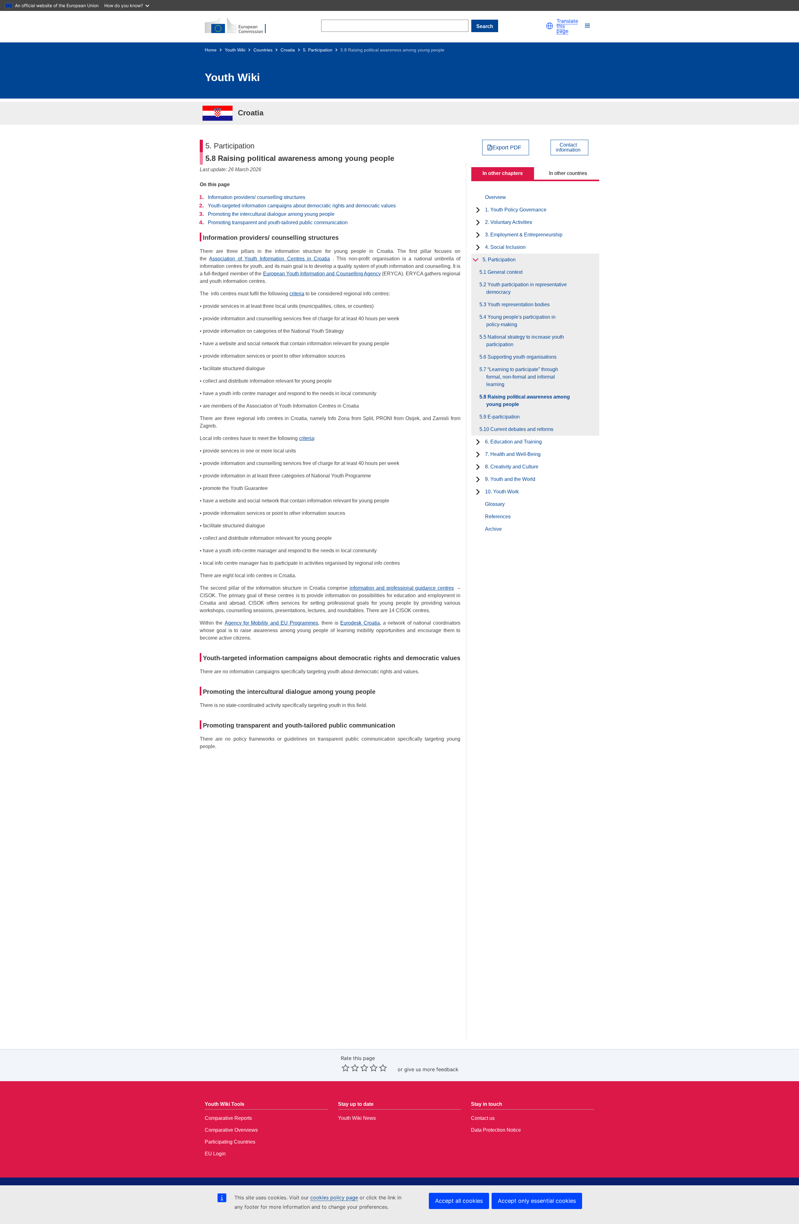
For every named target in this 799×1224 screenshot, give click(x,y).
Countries (262, 49)
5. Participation (317, 49)
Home (211, 49)
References (498, 516)
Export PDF (506, 147)
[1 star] (345, 1068)
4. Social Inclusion (505, 247)
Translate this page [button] (567, 25)
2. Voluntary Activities (508, 222)
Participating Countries (230, 1141)
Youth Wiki (235, 49)
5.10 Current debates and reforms (519, 429)
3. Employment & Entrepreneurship (523, 234)
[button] (549, 26)
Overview (495, 197)
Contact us (483, 1118)
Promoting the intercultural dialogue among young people (271, 214)
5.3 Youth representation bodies (518, 304)
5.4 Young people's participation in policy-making (521, 320)
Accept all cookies (459, 1200)
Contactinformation (568, 147)
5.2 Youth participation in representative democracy (526, 288)
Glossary (495, 504)
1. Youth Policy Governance (516, 209)
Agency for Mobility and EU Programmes (271, 623)
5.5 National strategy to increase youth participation (525, 340)
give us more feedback (431, 1069)
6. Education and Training (513, 441)
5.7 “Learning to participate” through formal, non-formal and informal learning (522, 377)
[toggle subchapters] (478, 210)
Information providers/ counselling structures (256, 197)
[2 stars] (350, 1068)
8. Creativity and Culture (511, 466)
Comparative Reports (228, 1118)
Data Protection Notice (496, 1130)
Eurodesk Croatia (360, 623)
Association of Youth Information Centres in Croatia (269, 258)
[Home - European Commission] (239, 26)
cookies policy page (334, 1197)
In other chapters (503, 173)
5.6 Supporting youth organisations (521, 357)
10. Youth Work (502, 491)
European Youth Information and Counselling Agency (322, 273)
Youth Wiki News (357, 1118)
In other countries (568, 173)
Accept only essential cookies (537, 1200)
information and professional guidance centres (402, 588)
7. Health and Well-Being (513, 454)
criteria (296, 293)
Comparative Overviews (231, 1130)
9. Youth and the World (510, 479)
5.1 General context (504, 272)
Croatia (288, 49)
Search (484, 26)
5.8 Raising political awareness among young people (528, 400)
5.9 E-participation (503, 416)
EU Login (215, 1153)
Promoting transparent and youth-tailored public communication (278, 222)
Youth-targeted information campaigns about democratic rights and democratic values (302, 205)
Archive (493, 529)
